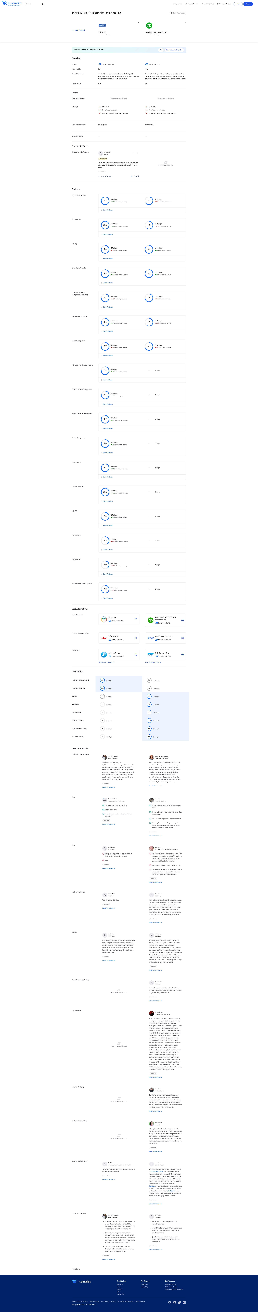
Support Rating (76, 712)
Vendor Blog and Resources (174, 1289)
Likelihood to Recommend (80, 680)
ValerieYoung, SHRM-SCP (161, 756)
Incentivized (102, 171)
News (118, 1292)
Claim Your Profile (171, 1287)
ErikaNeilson (158, 1122)
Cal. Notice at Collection (125, 1301)
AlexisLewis (158, 1163)
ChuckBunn (158, 1088)
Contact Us (120, 1294)
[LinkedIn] (184, 1302)
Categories (176, 4)
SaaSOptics (152, 1186)
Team (119, 1287)
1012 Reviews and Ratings (152, 35)
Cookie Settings (140, 1301)
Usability (74, 696)
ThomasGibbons (112, 799)
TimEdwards (111, 1163)
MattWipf (157, 799)
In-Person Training (78, 720)
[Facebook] (174, 1302)
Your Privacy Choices (108, 1301)
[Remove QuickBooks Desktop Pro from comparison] (185, 22)
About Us (120, 1284)
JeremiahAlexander (113, 756)
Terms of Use (76, 1301)
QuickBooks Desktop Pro (156, 32)
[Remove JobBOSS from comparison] (138, 22)
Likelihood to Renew (78, 688)
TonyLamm (158, 847)
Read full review (107, 787)
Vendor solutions (191, 4)
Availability (75, 704)
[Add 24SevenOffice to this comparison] (136, 655)
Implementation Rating (79, 728)
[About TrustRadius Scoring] (99, 64)
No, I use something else (174, 50)
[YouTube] (169, 1302)
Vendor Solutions (170, 1284)
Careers (119, 1289)
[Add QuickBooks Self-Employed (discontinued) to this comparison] (182, 620)
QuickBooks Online (157, 1172)
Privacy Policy (94, 1301)
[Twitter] (179, 1302)
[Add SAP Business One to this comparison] (182, 655)
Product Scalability (78, 736)
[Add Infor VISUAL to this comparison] (136, 638)
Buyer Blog (144, 1287)
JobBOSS (102, 32)
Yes (161, 50)
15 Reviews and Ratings (104, 35)
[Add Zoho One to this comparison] (136, 619)
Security (85, 1301)
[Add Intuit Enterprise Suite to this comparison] (182, 638)
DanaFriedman (159, 1012)
